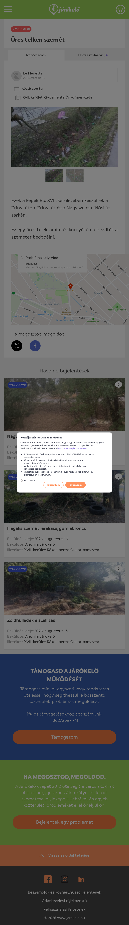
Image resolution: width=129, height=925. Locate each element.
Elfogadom (76, 484)
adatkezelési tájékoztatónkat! (72, 448)
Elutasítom (53, 484)
